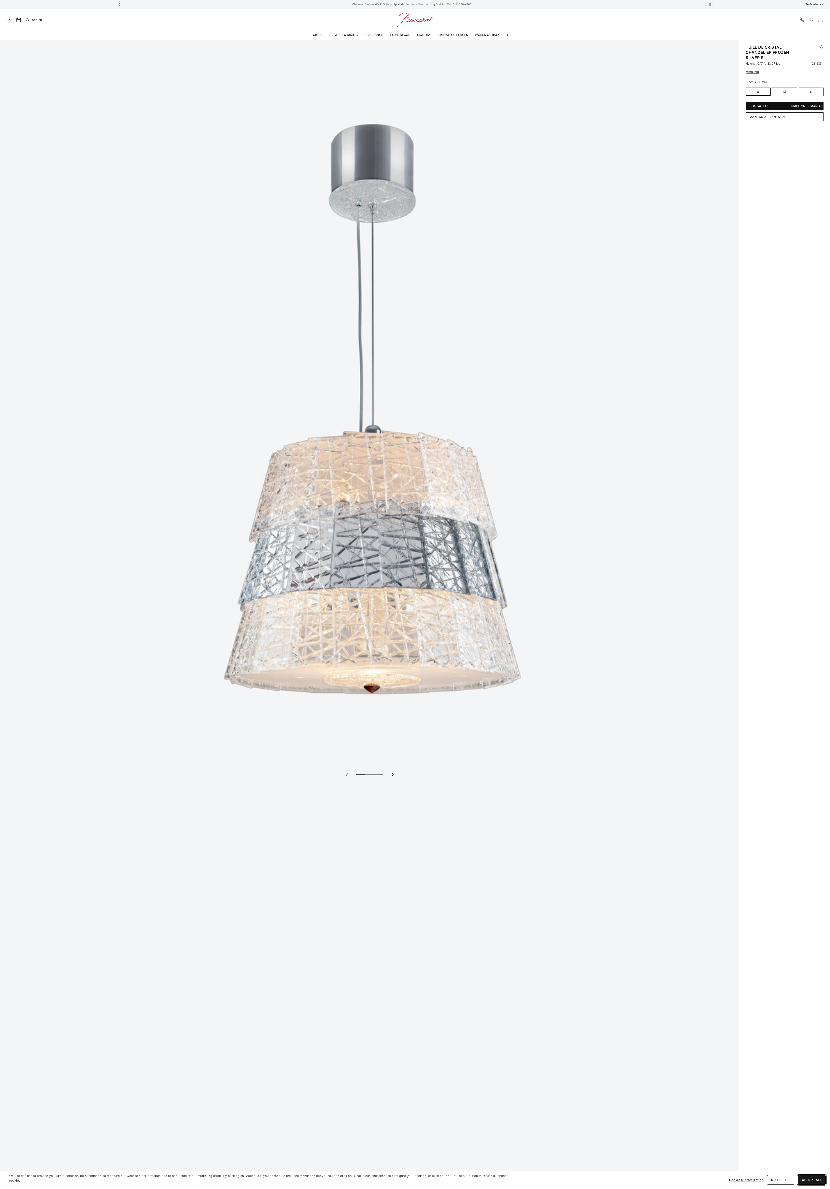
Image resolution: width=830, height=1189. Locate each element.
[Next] (392, 774)
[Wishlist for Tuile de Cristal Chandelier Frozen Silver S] (821, 52)
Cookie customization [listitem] (746, 1180)
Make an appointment (768, 117)
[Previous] (346, 774)
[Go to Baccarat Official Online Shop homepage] (415, 19)
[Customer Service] (802, 19)
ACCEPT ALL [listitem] (812, 1180)
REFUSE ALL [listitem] (780, 1180)
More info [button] (752, 72)
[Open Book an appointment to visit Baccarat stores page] (18, 19)
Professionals (814, 4)
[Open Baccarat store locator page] (9, 19)
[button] (119, 4)
